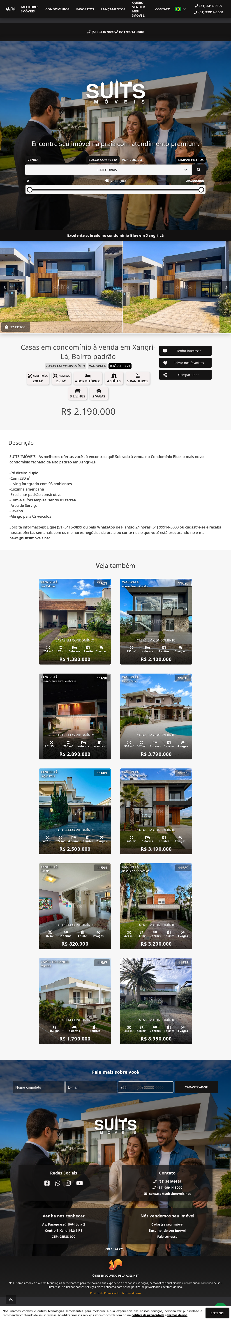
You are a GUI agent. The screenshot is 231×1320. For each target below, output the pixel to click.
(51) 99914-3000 (131, 32)
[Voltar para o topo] (11, 1299)
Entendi (217, 1313)
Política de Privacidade (104, 1293)
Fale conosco (167, 1236)
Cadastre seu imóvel (167, 1224)
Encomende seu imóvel (167, 1230)
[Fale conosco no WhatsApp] (57, 1183)
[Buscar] (199, 169)
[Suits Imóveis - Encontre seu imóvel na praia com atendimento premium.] (115, 93)
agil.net (132, 1276)
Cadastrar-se (196, 1087)
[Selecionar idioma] (180, 9)
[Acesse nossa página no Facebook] (47, 1183)
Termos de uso (131, 1293)
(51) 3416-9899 (103, 32)
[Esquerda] (4, 287)
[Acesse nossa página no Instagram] (68, 1183)
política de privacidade (148, 1315)
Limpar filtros (191, 159)
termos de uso (177, 1315)
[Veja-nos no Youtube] (79, 1183)
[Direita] (226, 287)
